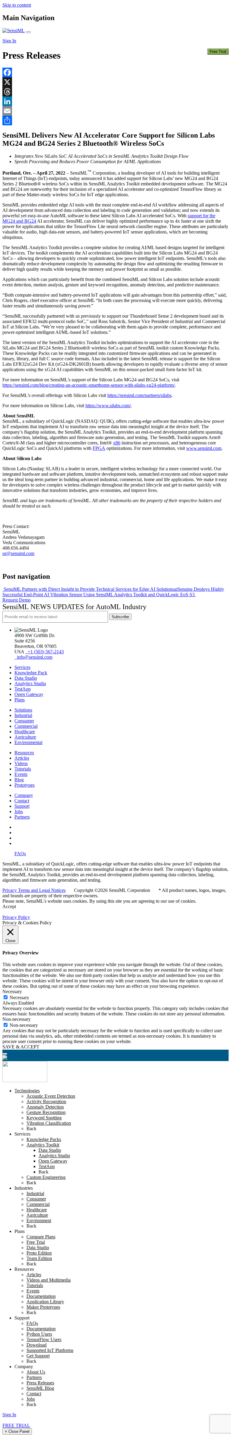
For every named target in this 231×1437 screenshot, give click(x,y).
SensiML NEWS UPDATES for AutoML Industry (74, 607)
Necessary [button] (12, 991)
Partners (22, 816)
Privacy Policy (16, 917)
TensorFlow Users (43, 1339)
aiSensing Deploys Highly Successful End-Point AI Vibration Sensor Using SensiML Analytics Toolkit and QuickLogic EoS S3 (113, 592)
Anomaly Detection (45, 1106)
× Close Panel (17, 1431)
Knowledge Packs (43, 1139)
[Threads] (115, 91)
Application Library (45, 1301)
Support (21, 806)
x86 (116, 442)
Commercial (26, 726)
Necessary (19, 997)
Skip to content (16, 5)
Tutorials (22, 768)
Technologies (27, 1090)
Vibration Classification (48, 1123)
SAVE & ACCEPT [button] (20, 1046)
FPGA (99, 448)
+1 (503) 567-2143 (44, 651)
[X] (115, 82)
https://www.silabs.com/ (108, 405)
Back (31, 1128)
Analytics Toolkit (42, 1144)
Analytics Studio (30, 683)
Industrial (23, 715)
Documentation (41, 1296)
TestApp (22, 688)
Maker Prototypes (43, 1307)
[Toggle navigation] (28, 32)
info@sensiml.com (33, 657)
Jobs (18, 811)
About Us (35, 1371)
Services (22, 667)
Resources (24, 752)
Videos (21, 763)
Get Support (38, 1355)
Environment (38, 1220)
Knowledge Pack (30, 672)
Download (36, 1344)
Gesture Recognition (46, 1112)
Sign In (9, 40)
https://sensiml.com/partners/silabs (139, 395)
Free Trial (218, 51)
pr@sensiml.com (18, 553)
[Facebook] (115, 72)
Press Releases (40, 1382)
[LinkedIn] (115, 101)
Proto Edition (39, 1252)
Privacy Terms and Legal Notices (34, 890)
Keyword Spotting (44, 1117)
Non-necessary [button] (16, 1019)
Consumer (24, 720)
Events (20, 774)
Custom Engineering (46, 1177)
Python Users (39, 1334)
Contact (21, 800)
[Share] (115, 120)
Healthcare (24, 731)
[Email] (115, 111)
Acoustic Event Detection (50, 1096)
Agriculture (25, 737)
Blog (19, 779)
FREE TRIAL (16, 1425)
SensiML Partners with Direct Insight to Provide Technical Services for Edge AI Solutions (88, 589)
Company (23, 795)
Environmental (28, 742)
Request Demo (16, 600)
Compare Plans (40, 1236)
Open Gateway (28, 694)
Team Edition (39, 1258)
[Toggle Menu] (4, 1054)
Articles (21, 758)
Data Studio (25, 678)
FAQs (20, 853)
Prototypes (24, 785)
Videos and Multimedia (48, 1280)
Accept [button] (9, 906)
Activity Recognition (46, 1101)
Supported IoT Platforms (49, 1350)
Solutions (23, 709)
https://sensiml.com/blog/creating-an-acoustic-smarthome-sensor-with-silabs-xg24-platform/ (88, 385)
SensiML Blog (40, 1388)
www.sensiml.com (203, 448)
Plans (19, 699)
